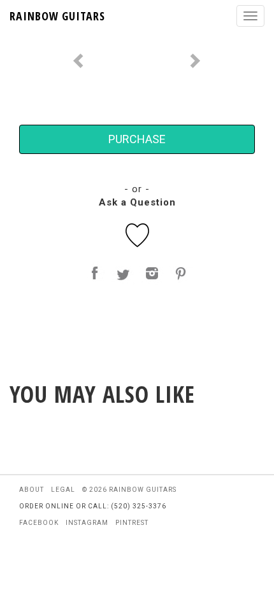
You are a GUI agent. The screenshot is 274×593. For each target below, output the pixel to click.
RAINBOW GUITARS (57, 16)
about (31, 489)
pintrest (131, 522)
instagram (87, 522)
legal (63, 489)
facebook (39, 522)
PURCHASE (137, 139)
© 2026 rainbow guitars (129, 489)
